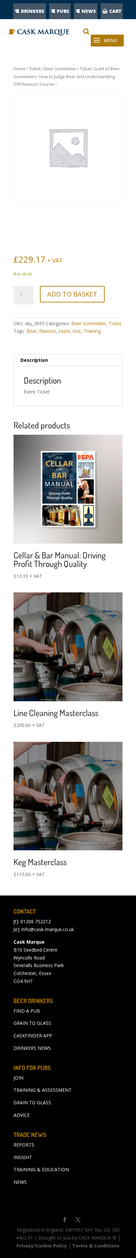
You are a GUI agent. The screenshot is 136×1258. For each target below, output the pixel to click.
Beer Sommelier (60, 69)
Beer (31, 331)
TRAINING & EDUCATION (41, 1169)
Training (92, 331)
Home (19, 69)
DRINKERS (32, 11)
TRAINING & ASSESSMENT (43, 1090)
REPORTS (24, 1145)
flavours (47, 331)
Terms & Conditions (95, 1245)
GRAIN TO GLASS (32, 1023)
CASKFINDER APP (33, 1035)
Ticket (35, 69)
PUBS (63, 11)
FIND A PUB (27, 1011)
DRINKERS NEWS (32, 1048)
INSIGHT (23, 1157)
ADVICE (22, 1115)
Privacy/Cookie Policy (42, 1245)
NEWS (89, 11)
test (77, 331)
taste (64, 331)
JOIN (18, 1078)
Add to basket (72, 294)
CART (115, 11)
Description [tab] (34, 360)
